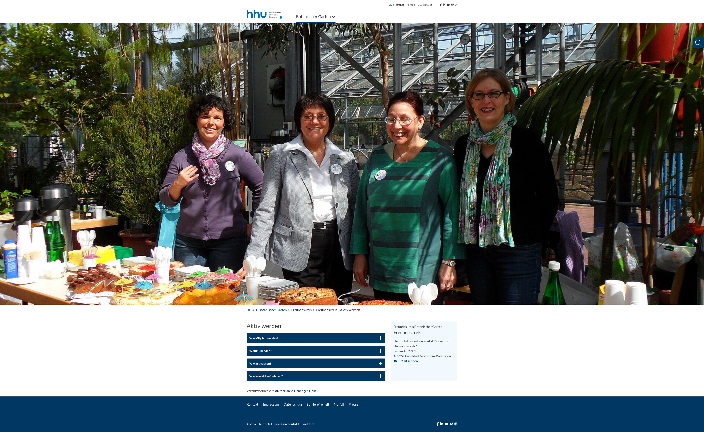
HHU (250, 310)
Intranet (399, 4)
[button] (698, 42)
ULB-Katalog (425, 4)
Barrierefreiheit (318, 404)
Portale (410, 4)
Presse (353, 404)
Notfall (339, 404)
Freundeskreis (301, 310)
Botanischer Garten (273, 310)
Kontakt (252, 404)
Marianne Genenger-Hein (297, 391)
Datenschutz (293, 404)
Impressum (271, 404)
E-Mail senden (407, 361)
